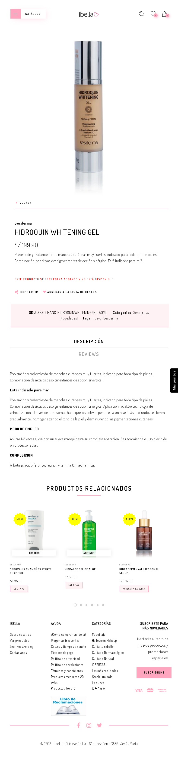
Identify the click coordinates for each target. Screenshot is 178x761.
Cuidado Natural (103, 659)
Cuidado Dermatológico (108, 653)
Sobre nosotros (20, 634)
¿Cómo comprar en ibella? (68, 634)
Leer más (19, 588)
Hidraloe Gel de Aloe (80, 569)
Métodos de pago (62, 653)
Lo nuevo (98, 683)
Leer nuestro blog (22, 646)
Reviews (89, 354)
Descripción (89, 341)
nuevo (97, 318)
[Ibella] (89, 13)
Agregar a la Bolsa (134, 588)
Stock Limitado (102, 677)
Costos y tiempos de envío (68, 646)
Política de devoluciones (67, 665)
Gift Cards (98, 689)
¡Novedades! (69, 318)
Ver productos (19, 640)
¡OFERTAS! (99, 665)
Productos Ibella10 (63, 688)
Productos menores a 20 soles (67, 679)
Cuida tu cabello (103, 646)
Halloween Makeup (104, 640)
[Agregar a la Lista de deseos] (57, 570)
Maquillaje (98, 634)
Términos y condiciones (67, 671)
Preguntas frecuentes (65, 640)
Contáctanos (18, 653)
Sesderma (23, 223)
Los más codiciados (105, 671)
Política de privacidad (65, 659)
